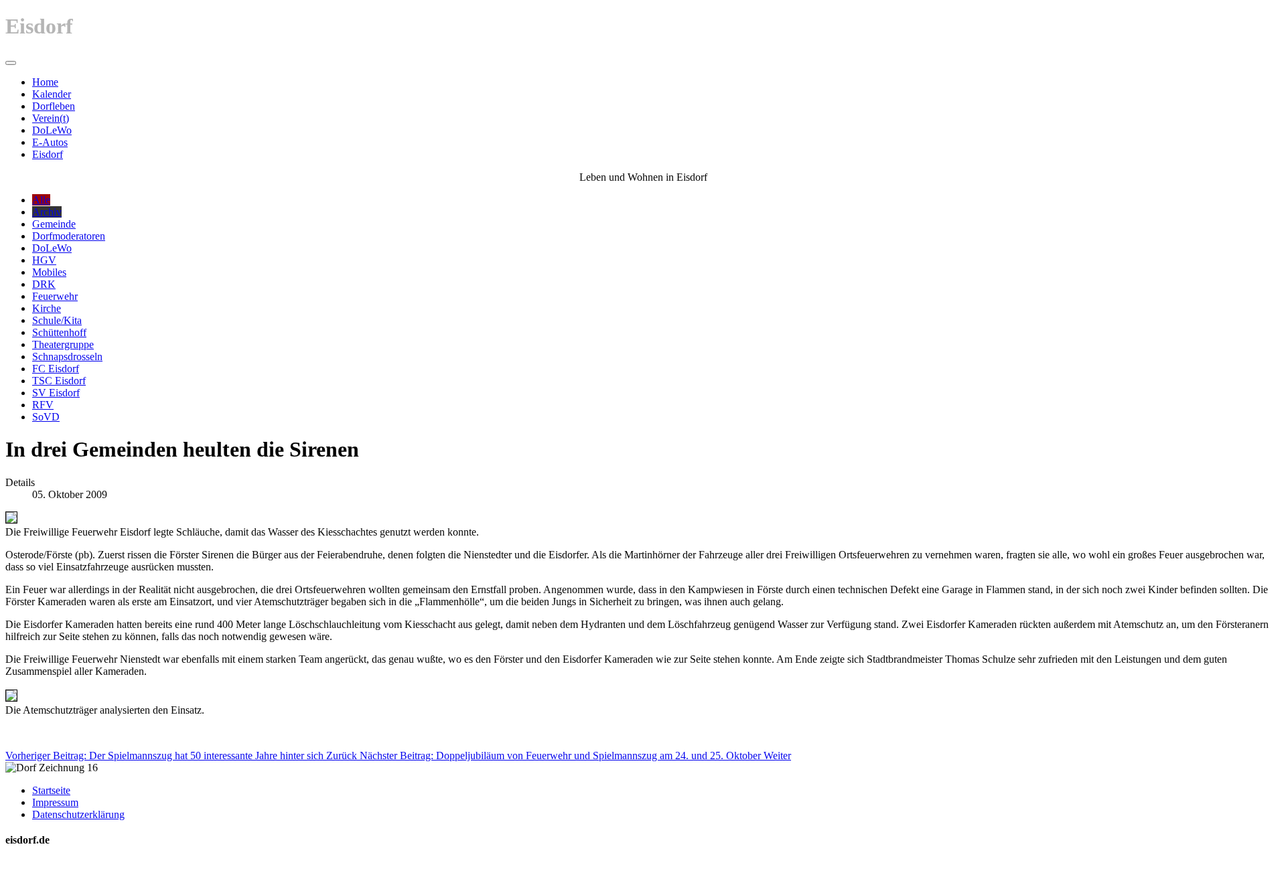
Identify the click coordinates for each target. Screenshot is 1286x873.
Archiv (47, 212)
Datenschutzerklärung (78, 814)
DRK (44, 284)
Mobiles (49, 272)
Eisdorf (47, 154)
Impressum (55, 802)
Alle (41, 200)
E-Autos (50, 142)
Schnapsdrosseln (67, 356)
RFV (43, 404)
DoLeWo (52, 130)
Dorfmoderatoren (68, 236)
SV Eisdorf (56, 392)
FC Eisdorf (55, 368)
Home (45, 82)
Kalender (51, 94)
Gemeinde (54, 224)
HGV (44, 260)
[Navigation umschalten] (10, 63)
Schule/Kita (57, 320)
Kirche (46, 308)
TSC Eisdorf (59, 380)
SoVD (46, 416)
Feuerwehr (55, 296)
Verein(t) (50, 118)
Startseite (51, 790)
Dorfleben (53, 106)
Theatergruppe (63, 344)
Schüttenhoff (59, 332)
